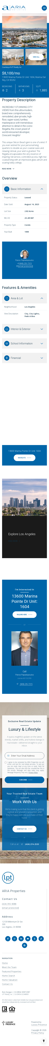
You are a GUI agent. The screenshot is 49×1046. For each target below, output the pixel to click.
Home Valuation (10, 980)
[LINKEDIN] (21, 938)
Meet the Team (9, 967)
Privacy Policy (33, 772)
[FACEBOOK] (7, 938)
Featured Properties (11, 971)
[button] (24, 829)
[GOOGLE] (24, 945)
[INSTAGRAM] (14, 938)
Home (5, 963)
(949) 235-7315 (25, 263)
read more (13, 541)
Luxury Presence (39, 1024)
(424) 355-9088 (9, 904)
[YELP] (34, 938)
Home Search (8, 975)
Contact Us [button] (7, 984)
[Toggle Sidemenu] (44, 8)
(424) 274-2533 (32, 844)
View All (36, 57)
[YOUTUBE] (27, 938)
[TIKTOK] (41, 938)
